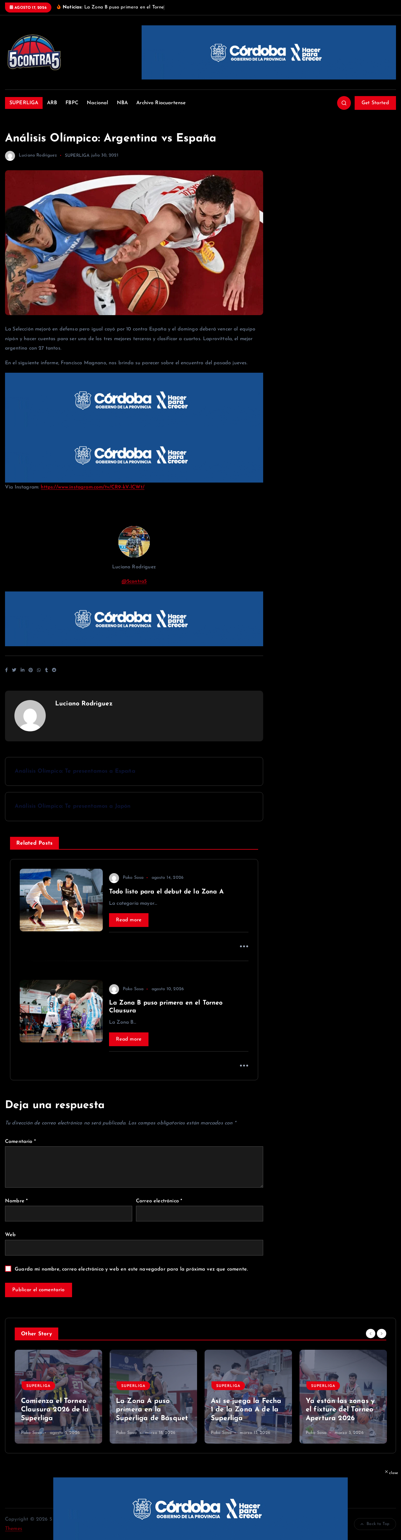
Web (10, 1234)
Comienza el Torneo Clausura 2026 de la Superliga (55, 1410)
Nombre (16, 1201)
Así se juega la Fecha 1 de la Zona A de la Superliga (246, 1410)
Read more (129, 920)
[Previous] (370, 1333)
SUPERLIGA (23, 102)
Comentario (20, 1141)
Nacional (97, 102)
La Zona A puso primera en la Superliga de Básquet (152, 1410)
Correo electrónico (159, 1201)
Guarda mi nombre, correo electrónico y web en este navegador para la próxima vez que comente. (131, 1269)
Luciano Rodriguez (38, 155)
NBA (122, 102)
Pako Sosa (133, 877)
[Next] (381, 1333)
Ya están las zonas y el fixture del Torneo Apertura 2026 (340, 1410)
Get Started (375, 102)
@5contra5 (134, 581)
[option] (58, 1397)
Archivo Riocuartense (161, 102)
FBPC (71, 102)
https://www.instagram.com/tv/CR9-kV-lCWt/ (92, 487)
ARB (52, 102)
